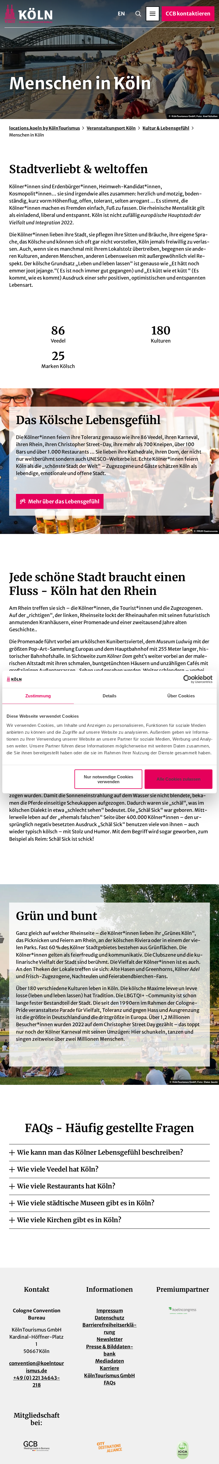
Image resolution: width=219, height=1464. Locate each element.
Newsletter (110, 1339)
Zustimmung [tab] (38, 695)
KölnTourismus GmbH (109, 1375)
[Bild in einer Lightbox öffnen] (182, 1310)
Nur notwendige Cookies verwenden (108, 779)
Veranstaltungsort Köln (111, 128)
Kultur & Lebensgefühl (166, 128)
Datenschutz (109, 1318)
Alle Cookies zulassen (178, 779)
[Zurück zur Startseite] (28, 14)
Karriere (109, 1368)
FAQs (109, 1383)
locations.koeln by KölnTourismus (44, 128)
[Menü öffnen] (152, 13)
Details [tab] (110, 695)
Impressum (109, 1310)
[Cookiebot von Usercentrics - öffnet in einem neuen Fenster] (187, 679)
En (121, 13)
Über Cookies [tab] (181, 695)
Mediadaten (109, 1361)
